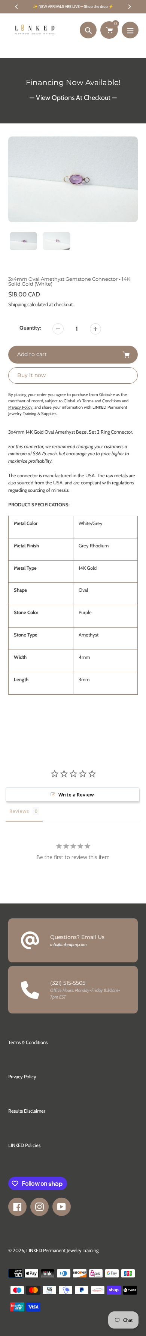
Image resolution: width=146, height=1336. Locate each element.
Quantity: (30, 327)
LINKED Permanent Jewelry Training (62, 1250)
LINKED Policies (24, 1145)
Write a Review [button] (76, 794)
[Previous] (17, 6)
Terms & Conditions (28, 1042)
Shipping (17, 304)
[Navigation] (130, 30)
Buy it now (31, 375)
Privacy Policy (22, 1076)
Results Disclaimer (26, 1111)
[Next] (129, 6)
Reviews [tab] (19, 811)
